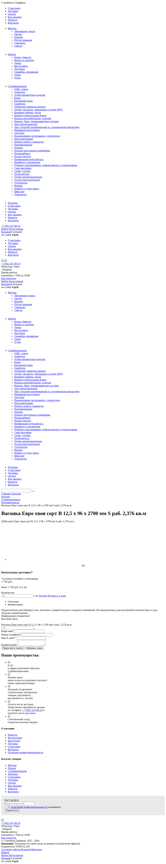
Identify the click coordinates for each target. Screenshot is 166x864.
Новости (12, 734)
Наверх (5, 852)
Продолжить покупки (13, 648)
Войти (5, 229)
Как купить (14, 740)
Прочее (12, 768)
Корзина (6, 231)
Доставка (13, 743)
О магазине (14, 746)
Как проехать (8, 278)
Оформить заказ (34, 648)
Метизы (12, 765)
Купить (43, 595)
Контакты (13, 749)
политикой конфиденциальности (29, 807)
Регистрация (16, 229)
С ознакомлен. (34, 807)
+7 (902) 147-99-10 (32, 710)
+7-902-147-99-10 (10, 226)
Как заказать (15, 785)
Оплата (12, 782)
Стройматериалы (17, 771)
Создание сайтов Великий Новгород (21, 849)
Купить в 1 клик (57, 595)
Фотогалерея (15, 737)
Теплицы (13, 774)
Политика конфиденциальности (25, 752)
